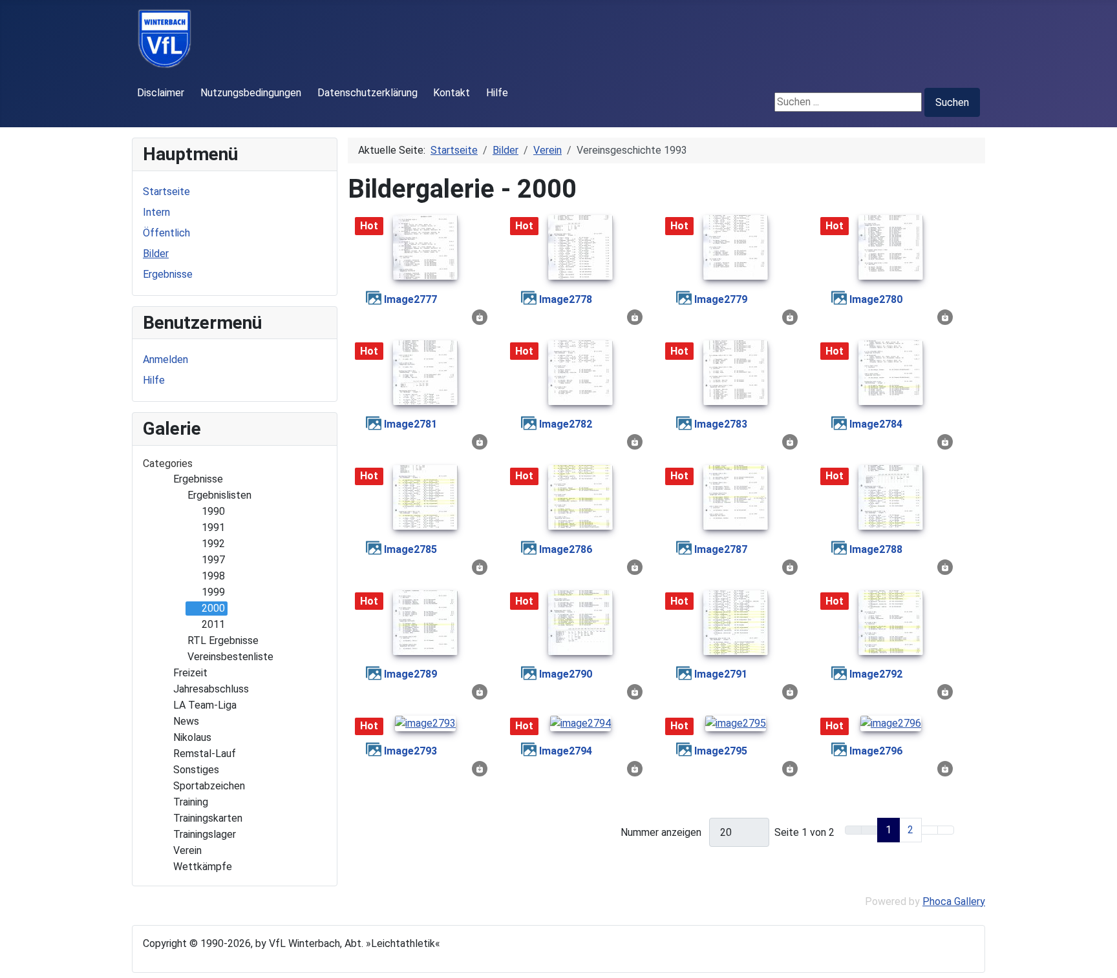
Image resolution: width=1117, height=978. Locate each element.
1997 (213, 560)
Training (190, 802)
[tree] (234, 673)
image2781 (410, 424)
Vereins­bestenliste (230, 656)
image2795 (720, 751)
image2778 (565, 299)
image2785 (410, 549)
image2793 (410, 751)
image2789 (410, 674)
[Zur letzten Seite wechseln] (945, 830)
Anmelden (165, 359)
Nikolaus (192, 737)
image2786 (565, 549)
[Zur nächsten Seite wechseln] (929, 830)
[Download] (479, 316)
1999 (213, 592)
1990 (213, 511)
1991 (213, 527)
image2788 (875, 549)
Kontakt (451, 93)
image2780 (875, 299)
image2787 (720, 549)
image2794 (565, 751)
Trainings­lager (204, 834)
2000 (213, 608)
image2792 (875, 674)
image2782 (565, 424)
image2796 (875, 751)
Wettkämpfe (202, 866)
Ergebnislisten (219, 495)
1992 (213, 543)
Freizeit (190, 673)
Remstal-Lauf (204, 753)
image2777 (410, 299)
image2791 (720, 674)
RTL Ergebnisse (223, 640)
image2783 (720, 424)
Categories (168, 463)
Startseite (166, 191)
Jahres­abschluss (211, 689)
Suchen (952, 102)
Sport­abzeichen (209, 786)
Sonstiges (196, 770)
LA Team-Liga (205, 705)
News (186, 721)
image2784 (875, 424)
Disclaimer (160, 93)
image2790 (565, 674)
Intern (156, 212)
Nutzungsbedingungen (250, 93)
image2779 (720, 299)
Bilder (156, 253)
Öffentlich (166, 233)
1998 (213, 576)
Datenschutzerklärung (367, 93)
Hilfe (497, 93)
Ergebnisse (168, 274)
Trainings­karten (207, 818)
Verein (187, 850)
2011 (213, 624)
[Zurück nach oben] (1101, 962)
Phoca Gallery (953, 901)
